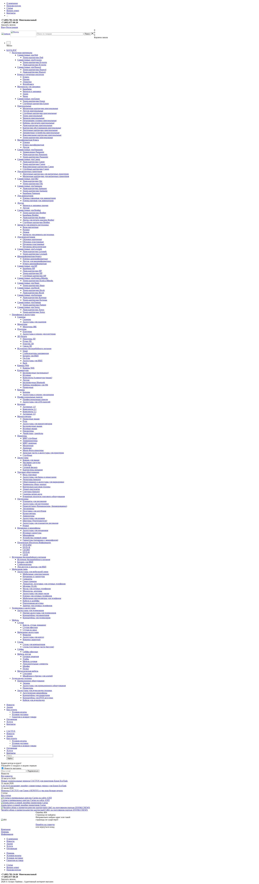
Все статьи (6, 795)
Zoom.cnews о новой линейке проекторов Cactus (23, 805)
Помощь (5, 832)
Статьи (9, 865)
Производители (13, 870)
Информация (7, 834)
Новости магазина (12, 768)
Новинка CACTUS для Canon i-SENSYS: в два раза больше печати (32, 790)
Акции (9, 707)
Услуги (9, 722)
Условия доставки (20, 714)
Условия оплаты (19, 712)
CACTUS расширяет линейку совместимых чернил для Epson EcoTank (33, 786)
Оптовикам (11, 719)
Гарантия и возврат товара (24, 717)
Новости (10, 705)
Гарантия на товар (14, 860)
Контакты (11, 724)
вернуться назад (47, 827)
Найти (10, 758)
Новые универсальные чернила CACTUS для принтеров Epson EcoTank (34, 781)
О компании (12, 839)
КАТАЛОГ (11, 50)
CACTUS (10, 731)
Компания (5, 829)
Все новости (7, 776)
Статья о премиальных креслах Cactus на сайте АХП (25, 800)
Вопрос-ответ (12, 867)
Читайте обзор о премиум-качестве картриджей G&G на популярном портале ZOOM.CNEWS (44, 810)
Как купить (11, 709)
